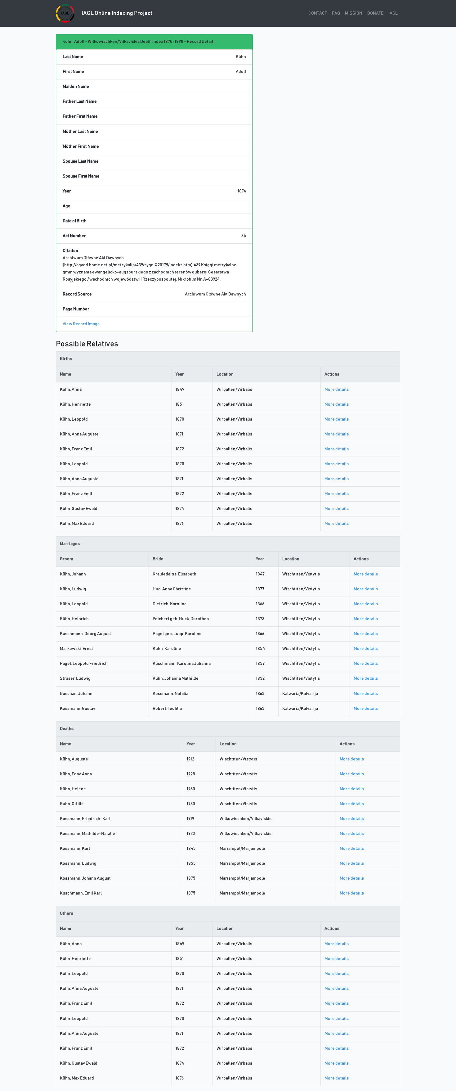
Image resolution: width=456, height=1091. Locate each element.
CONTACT (317, 13)
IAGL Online (116, 13)
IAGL (393, 13)
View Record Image (81, 324)
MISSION (353, 13)
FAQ (336, 13)
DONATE (375, 13)
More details (336, 389)
